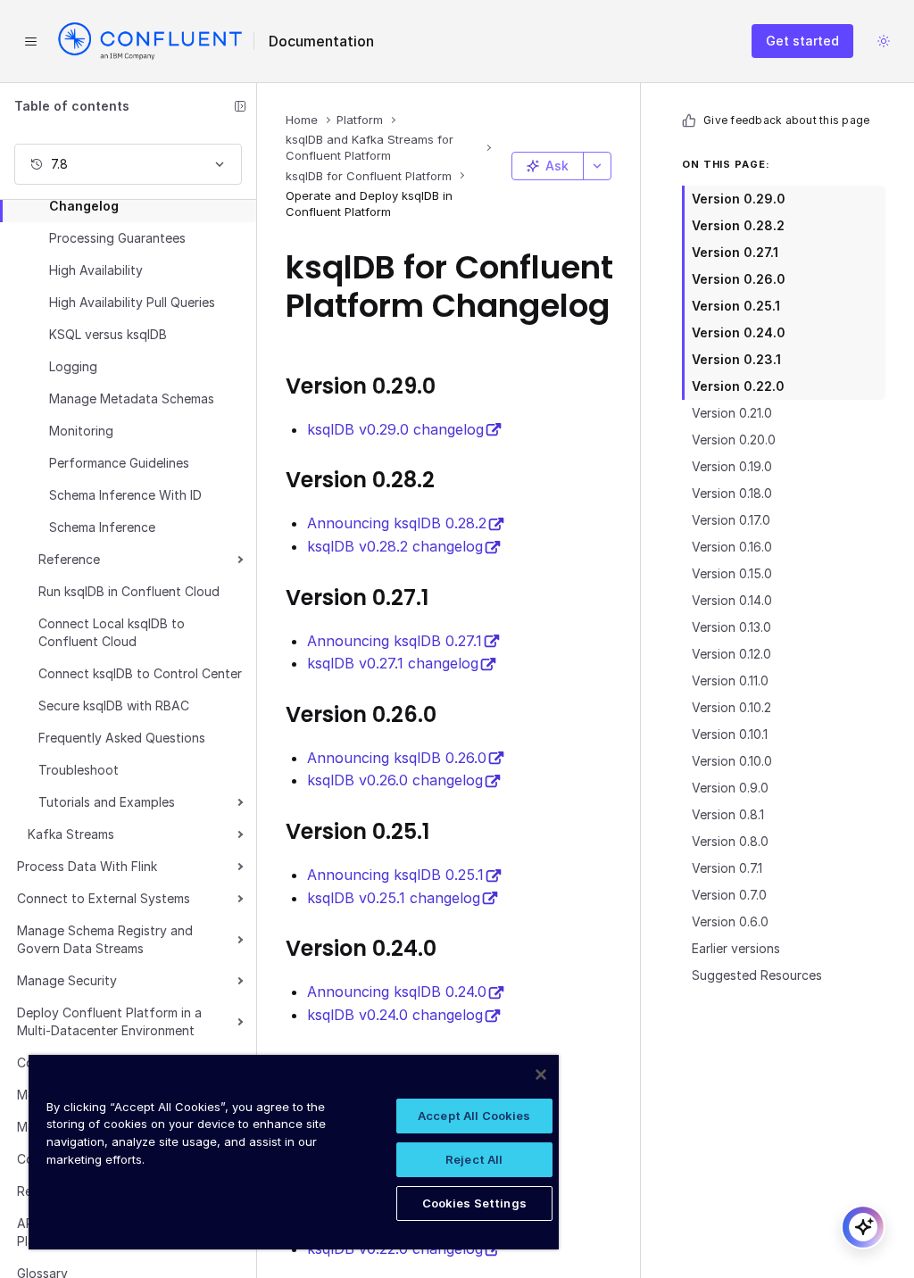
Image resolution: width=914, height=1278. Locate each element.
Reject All (474, 1159)
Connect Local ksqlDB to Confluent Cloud (111, 632)
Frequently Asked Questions (121, 737)
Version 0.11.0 (730, 680)
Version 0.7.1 (727, 868)
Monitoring (81, 430)
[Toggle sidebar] (240, 106)
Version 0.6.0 (730, 921)
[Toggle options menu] (597, 166)
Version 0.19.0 (732, 466)
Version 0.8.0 (730, 841)
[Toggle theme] (884, 41)
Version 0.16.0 (732, 546)
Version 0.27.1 (735, 252)
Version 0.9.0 (730, 787)
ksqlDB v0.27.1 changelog (392, 663)
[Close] (541, 1074)
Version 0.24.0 (738, 332)
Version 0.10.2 (731, 707)
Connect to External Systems (103, 898)
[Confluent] (150, 41)
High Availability (96, 270)
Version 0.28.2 (738, 225)
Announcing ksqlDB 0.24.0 (396, 991)
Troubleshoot (78, 769)
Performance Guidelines (119, 462)
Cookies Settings (474, 1203)
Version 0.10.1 (730, 734)
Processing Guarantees (117, 237)
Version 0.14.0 (732, 600)
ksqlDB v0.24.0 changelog (395, 1015)
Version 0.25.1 (736, 305)
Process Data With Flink (87, 866)
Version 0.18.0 (732, 493)
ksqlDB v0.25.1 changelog (393, 898)
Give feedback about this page (786, 120)
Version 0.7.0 (729, 894)
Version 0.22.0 (738, 386)
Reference (69, 559)
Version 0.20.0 (734, 439)
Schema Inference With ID (125, 494)
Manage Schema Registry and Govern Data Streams (105, 939)
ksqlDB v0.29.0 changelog (395, 429)
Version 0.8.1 (728, 814)
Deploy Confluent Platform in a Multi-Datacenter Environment (109, 1021)
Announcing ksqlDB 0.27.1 (394, 641)
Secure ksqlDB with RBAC (113, 705)
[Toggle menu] (30, 41)
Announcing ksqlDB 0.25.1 (395, 875)
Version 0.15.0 (732, 573)
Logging (73, 366)
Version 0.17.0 (731, 519)
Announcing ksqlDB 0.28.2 (396, 523)
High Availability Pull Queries (132, 302)
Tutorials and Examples (106, 801)
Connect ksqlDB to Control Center (140, 673)
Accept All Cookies (474, 1115)
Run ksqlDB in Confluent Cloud (129, 591)
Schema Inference (102, 527)
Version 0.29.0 (738, 198)
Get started (802, 40)
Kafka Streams (71, 834)
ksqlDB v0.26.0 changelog (395, 780)
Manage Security (67, 980)
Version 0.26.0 (738, 278)
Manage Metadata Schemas (131, 398)
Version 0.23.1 (736, 359)
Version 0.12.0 (731, 653)
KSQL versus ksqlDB (108, 334)
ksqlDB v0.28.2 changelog (395, 546)
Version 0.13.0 (731, 627)
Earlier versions (736, 948)
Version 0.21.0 (732, 412)
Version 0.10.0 (732, 760)
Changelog (84, 205)
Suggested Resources (757, 975)
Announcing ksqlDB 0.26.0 (396, 758)
